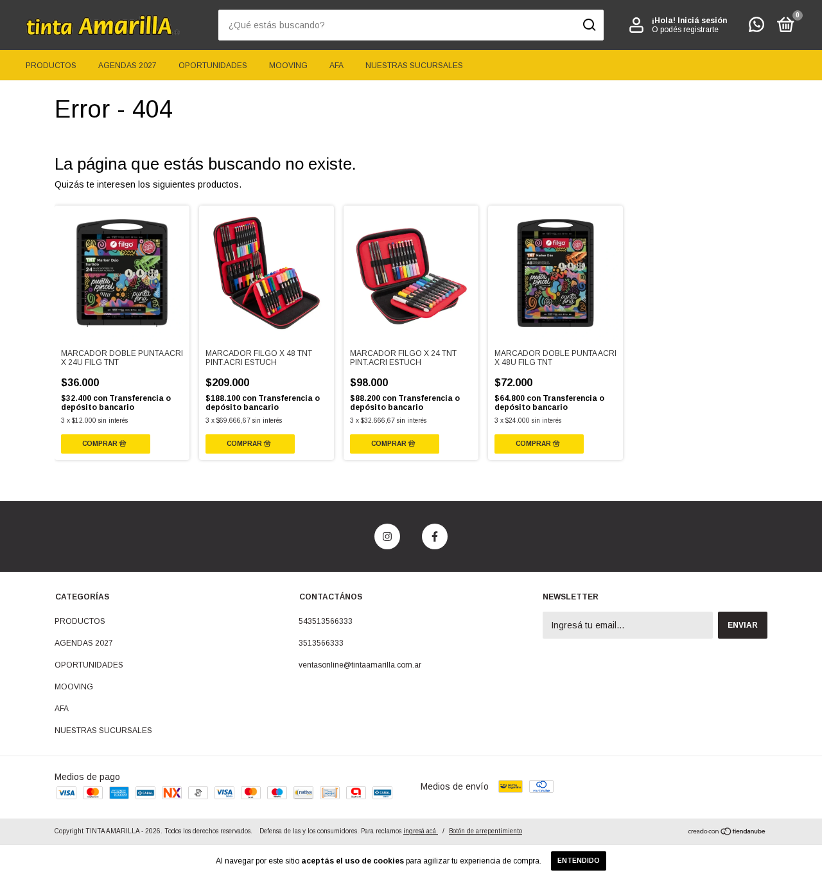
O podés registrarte (685, 29)
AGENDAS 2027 (127, 65)
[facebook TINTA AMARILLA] (435, 536)
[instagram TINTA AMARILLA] (387, 536)
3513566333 (321, 643)
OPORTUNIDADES (213, 65)
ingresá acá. (420, 831)
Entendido (578, 860)
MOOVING (288, 65)
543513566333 (326, 621)
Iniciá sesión (702, 20)
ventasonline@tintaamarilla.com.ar (360, 664)
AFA (336, 65)
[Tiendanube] (727, 833)
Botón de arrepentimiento (485, 831)
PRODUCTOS (51, 65)
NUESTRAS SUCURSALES (414, 65)
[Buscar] (588, 25)
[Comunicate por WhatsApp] (756, 28)
